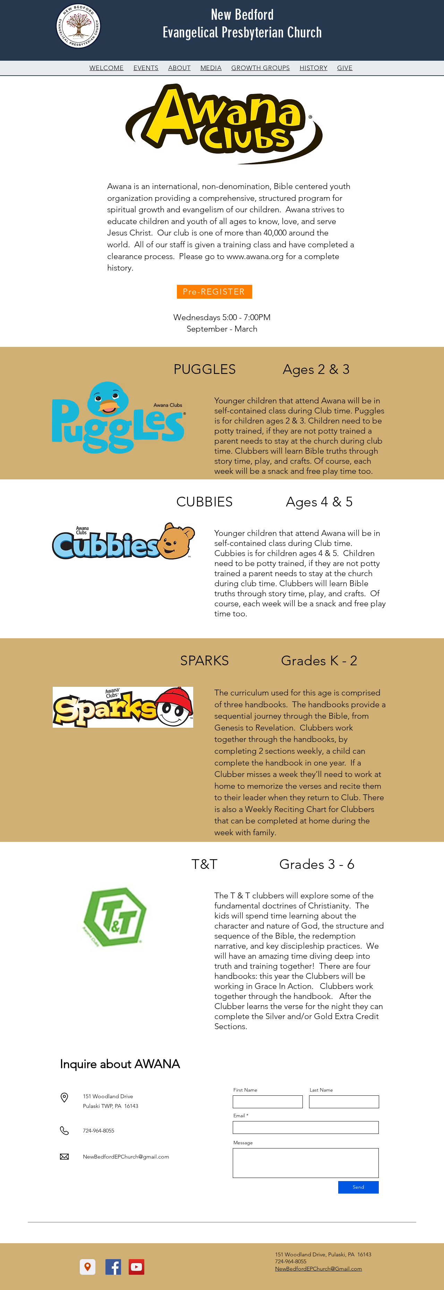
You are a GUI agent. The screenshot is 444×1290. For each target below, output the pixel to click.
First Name (245, 1089)
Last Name (321, 1089)
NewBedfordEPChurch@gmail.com (126, 1156)
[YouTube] (136, 1267)
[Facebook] (113, 1267)
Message (243, 1142)
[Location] (87, 1267)
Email (239, 1115)
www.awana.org (255, 256)
